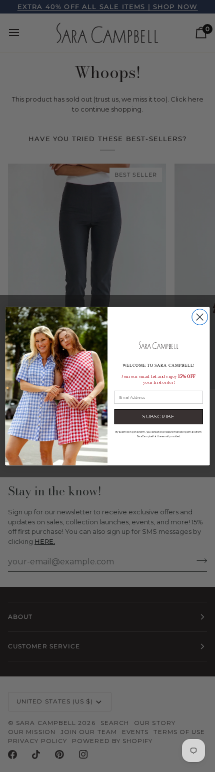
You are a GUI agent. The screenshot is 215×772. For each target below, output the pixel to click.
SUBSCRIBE (158, 416)
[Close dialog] (200, 316)
